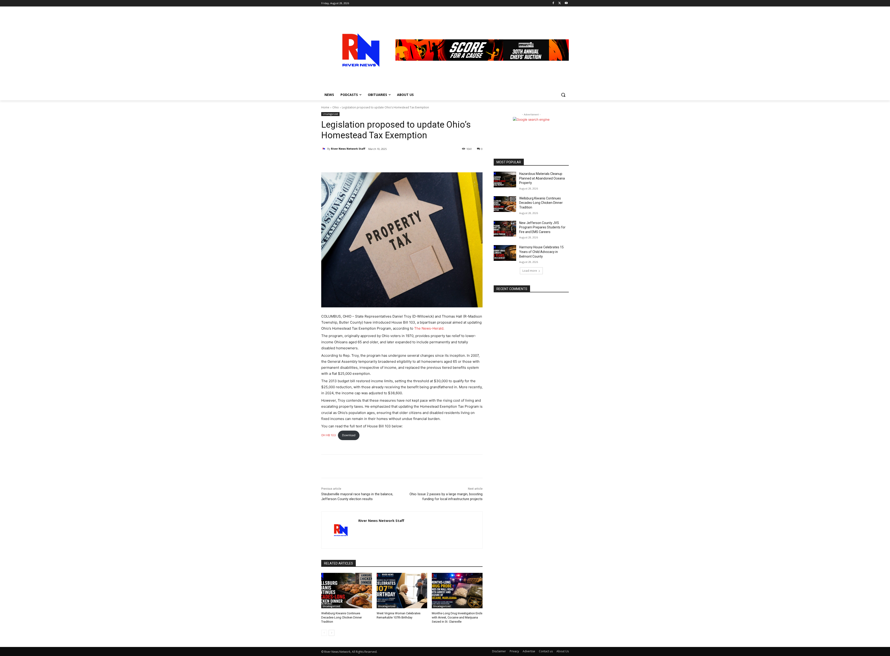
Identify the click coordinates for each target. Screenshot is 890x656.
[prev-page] (324, 633)
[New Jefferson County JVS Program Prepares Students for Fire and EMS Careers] (505, 229)
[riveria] (358, 50)
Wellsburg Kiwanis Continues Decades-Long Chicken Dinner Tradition (341, 617)
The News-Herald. (429, 328)
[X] (559, 3)
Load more (529, 271)
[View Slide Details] (482, 50)
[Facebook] (553, 3)
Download (348, 435)
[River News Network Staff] (324, 148)
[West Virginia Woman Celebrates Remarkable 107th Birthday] (402, 590)
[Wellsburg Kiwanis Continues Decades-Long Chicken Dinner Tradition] (346, 590)
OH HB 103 (328, 435)
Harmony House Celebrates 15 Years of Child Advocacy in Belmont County (541, 251)
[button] (563, 94)
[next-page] (331, 633)
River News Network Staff (348, 148)
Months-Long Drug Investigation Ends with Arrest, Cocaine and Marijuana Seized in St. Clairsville (457, 617)
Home (325, 107)
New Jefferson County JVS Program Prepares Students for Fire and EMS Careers (542, 227)
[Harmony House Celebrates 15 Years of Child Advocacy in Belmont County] (505, 253)
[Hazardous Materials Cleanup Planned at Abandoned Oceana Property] (505, 179)
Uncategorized (330, 114)
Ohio (335, 107)
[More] (376, 160)
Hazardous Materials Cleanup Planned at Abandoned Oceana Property (542, 178)
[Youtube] (566, 3)
